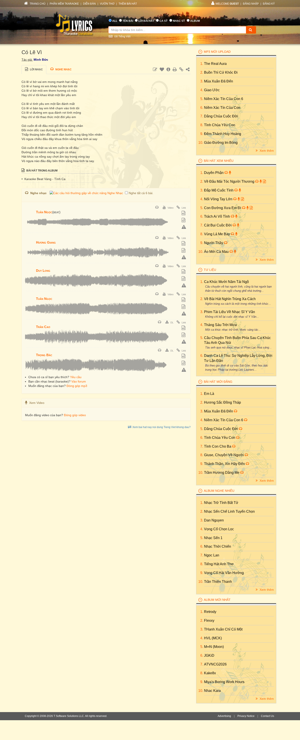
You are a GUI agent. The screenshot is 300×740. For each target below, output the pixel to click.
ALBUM (195, 20)
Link (183, 207)
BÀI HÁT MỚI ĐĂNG (218, 381)
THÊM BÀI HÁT (128, 3)
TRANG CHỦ (37, 3)
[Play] (29, 209)
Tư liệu (210, 270)
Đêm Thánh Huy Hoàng (222, 134)
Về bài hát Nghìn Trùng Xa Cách (230, 299)
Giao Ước (212, 90)
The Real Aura (215, 64)
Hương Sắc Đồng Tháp (222, 402)
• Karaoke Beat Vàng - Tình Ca (43, 179)
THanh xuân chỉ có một (223, 629)
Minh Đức (41, 59)
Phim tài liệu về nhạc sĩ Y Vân (229, 312)
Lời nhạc (36, 69)
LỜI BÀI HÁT (146, 20)
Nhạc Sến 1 (213, 538)
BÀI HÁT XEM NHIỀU (218, 160)
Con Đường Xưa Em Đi (223, 208)
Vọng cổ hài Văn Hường (224, 573)
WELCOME (227, 3)
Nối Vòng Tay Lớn (218, 199)
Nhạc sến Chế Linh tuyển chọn (229, 511)
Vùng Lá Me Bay (217, 234)
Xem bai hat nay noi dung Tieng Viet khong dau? (161, 427)
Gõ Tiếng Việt (122, 36)
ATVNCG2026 (215, 664)
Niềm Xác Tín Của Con (222, 107)
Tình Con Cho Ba (218, 446)
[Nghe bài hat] (157, 207)
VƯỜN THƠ (107, 3)
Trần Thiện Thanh (218, 581)
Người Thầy (214, 243)
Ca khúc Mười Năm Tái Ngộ (226, 282)
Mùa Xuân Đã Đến (218, 81)
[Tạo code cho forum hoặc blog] (184, 220)
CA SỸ (163, 20)
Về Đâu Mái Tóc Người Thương (229, 181)
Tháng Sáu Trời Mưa (220, 325)
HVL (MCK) (213, 638)
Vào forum (78, 381)
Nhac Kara (212, 691)
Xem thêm (266, 150)
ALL (114, 20)
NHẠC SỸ (179, 20)
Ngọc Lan (211, 555)
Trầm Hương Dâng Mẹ (222, 472)
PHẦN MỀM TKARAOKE (64, 3)
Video (170, 207)
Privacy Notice (246, 716)
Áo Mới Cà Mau (217, 251)
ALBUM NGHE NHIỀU (219, 490)
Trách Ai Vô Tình (217, 216)
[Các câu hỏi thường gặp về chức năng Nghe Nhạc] (86, 193)
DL (171, 322)
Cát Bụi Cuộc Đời (218, 225)
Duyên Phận (214, 173)
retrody (210, 612)
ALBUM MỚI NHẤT (217, 599)
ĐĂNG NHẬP (251, 3)
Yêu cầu (75, 377)
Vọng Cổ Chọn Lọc (219, 529)
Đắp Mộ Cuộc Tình (219, 190)
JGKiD (209, 655)
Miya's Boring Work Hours (224, 682)
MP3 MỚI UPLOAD (217, 51)
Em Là (209, 394)
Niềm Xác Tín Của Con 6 (223, 99)
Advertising (224, 716)
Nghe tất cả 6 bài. (141, 193)
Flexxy (209, 620)
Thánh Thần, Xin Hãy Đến (225, 464)
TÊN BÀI (128, 20)
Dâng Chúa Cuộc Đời (221, 116)
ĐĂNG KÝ (269, 3)
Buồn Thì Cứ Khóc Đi (221, 72)
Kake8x (210, 673)
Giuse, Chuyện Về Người (224, 455)
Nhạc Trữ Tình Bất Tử (221, 503)
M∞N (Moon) (214, 647)
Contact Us (267, 716)
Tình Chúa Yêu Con (219, 125)
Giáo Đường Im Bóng (221, 142)
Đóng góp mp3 (77, 386)
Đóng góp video (75, 415)
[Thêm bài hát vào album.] (184, 213)
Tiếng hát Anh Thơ (219, 564)
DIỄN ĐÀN (89, 3)
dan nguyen (214, 520)
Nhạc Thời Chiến (217, 546)
